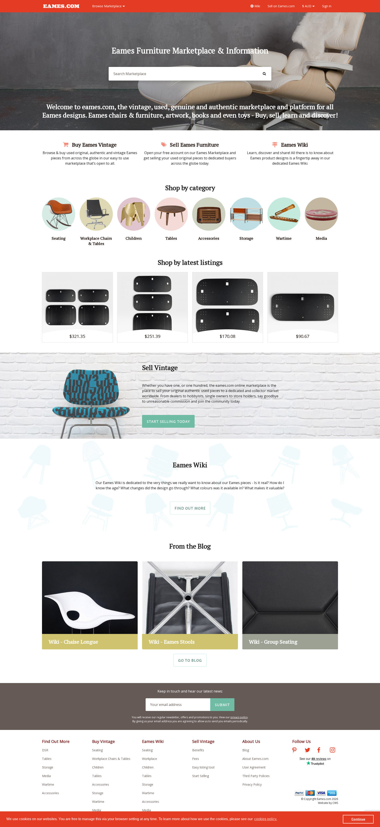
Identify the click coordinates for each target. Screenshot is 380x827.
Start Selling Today (168, 421)
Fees (195, 759)
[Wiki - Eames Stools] (190, 605)
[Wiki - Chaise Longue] (90, 605)
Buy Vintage (103, 741)
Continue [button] (358, 819)
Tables (46, 759)
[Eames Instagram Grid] (332, 750)
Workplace (149, 759)
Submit (222, 704)
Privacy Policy (252, 784)
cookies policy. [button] (265, 819)
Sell (281, 6)
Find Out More (190, 508)
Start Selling (200, 776)
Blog (245, 750)
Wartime (48, 784)
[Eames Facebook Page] (318, 750)
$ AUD (307, 6)
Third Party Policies (256, 776)
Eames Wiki (294, 144)
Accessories (50, 793)
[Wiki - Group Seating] (290, 605)
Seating (97, 750)
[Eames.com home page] (61, 10)
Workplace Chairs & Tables (111, 759)
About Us (251, 741)
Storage (47, 767)
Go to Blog (190, 660)
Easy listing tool (203, 767)
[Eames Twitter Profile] (307, 750)
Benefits (198, 750)
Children (98, 767)
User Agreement (254, 767)
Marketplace (107, 6)
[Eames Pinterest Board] (294, 750)
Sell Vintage (203, 741)
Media (46, 776)
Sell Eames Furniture (194, 144)
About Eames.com (255, 759)
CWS (335, 803)
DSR (45, 750)
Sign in (326, 6)
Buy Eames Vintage (94, 144)
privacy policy (239, 717)
